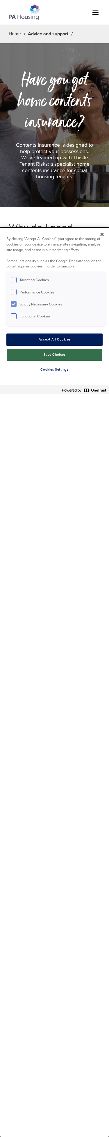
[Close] (102, 234)
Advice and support (48, 33)
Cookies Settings (54, 369)
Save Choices (55, 354)
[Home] (24, 12)
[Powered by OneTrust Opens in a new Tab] (84, 390)
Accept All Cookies (54, 339)
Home (15, 33)
